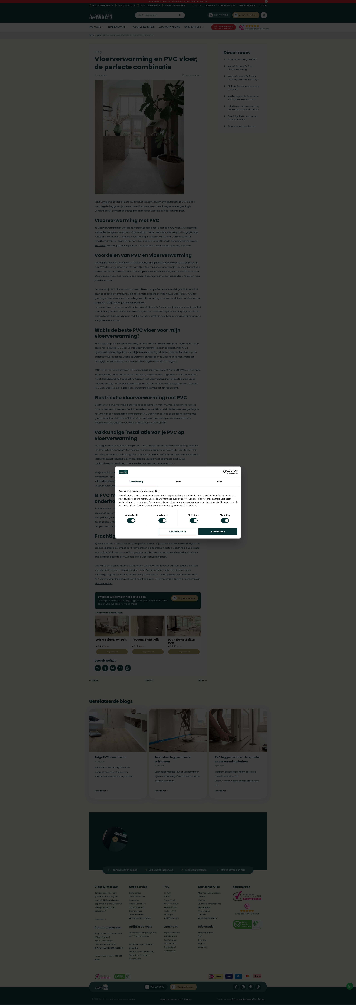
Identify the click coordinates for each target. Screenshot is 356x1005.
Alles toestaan (218, 531)
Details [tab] (178, 481)
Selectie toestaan (177, 531)
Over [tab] (219, 481)
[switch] (162, 520)
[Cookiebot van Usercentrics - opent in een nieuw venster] (225, 472)
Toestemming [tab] (136, 481)
